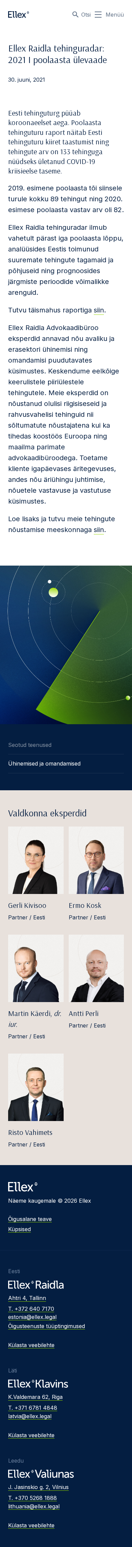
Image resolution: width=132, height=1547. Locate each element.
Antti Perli (83, 1013)
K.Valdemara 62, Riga (35, 1396)
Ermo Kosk (85, 905)
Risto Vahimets (30, 1132)
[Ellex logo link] (18, 14)
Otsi (86, 14)
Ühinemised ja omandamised (44, 763)
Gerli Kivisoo (27, 905)
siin (99, 310)
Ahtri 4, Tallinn (27, 1298)
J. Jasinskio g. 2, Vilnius (38, 1487)
